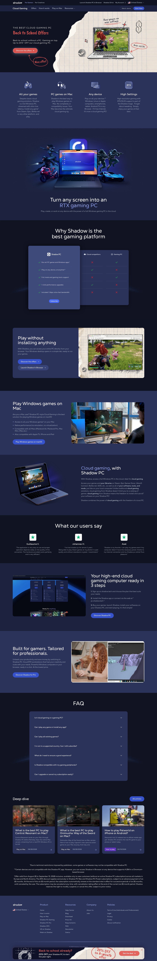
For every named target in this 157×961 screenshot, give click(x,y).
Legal (109, 913)
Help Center (69, 910)
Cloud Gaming (20, 8)
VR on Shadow (45, 929)
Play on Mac (57, 8)
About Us (90, 910)
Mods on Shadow (46, 932)
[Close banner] (142, 950)
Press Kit (68, 920)
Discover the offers (28, 362)
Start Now (139, 8)
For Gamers (29, 3)
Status (67, 932)
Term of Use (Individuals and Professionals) (123, 910)
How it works (44, 8)
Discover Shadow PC (102, 615)
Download (69, 916)
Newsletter (69, 929)
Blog (67, 913)
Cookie (109, 920)
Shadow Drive (108, 3)
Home (42, 910)
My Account (119, 3)
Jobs (88, 913)
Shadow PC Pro (45, 923)
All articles (137, 799)
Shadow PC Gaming (47, 920)
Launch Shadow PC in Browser (91, 3)
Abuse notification (114, 923)
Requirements (70, 923)
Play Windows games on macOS (29, 442)
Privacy (110, 916)
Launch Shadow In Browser (32, 368)
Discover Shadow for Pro (26, 675)
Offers (33, 8)
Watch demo (126, 8)
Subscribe (54, 301)
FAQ (66, 926)
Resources (69, 8)
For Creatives (40, 3)
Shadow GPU (45, 926)
